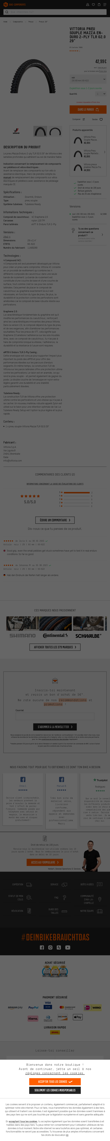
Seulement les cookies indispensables (55, 1090)
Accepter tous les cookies (52, 1082)
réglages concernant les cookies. (55, 1073)
